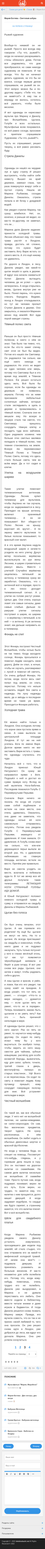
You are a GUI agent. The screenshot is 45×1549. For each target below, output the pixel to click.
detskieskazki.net (22, 1541)
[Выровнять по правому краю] (28, 1474)
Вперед (36, 1446)
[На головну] (3, 9)
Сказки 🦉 (31, 9)
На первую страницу (22, 26)
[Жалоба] (25, 1368)
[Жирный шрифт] (7, 1474)
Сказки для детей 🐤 (17, 9)
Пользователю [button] (8, 1534)
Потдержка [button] (6, 1528)
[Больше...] (33, 1474)
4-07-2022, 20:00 (10, 1368)
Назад (8, 1446)
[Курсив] (11, 1474)
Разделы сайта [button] (8, 1523)
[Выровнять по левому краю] (20, 1474)
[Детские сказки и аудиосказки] (22, 3)
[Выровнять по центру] (24, 1474)
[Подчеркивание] (15, 1474)
